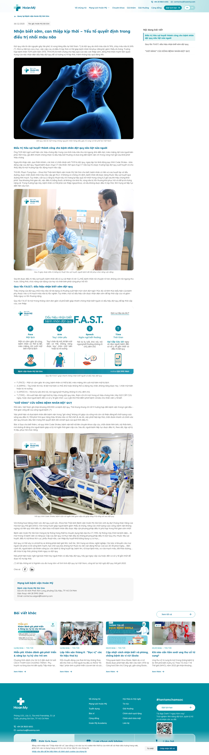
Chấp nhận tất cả (167, 748)
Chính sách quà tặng (132, 713)
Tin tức (126, 704)
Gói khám (131, 8)
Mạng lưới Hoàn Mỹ (98, 8)
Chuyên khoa (118, 8)
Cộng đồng (156, 8)
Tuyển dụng (94, 708)
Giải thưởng (143, 8)
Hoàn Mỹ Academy (98, 723)
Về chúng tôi (80, 8)
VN (187, 8)
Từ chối (150, 748)
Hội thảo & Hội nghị (132, 699)
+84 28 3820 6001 (161, 2)
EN (192, 8)
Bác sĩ (91, 713)
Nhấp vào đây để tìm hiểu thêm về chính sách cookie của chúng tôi (59, 751)
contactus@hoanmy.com (184, 2)
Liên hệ (126, 723)
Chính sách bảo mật (132, 718)
